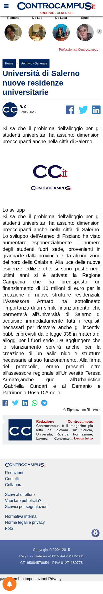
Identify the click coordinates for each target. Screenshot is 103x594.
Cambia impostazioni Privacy (36, 579)
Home (9, 63)
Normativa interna (20, 516)
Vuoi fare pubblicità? (23, 501)
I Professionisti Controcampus (78, 49)
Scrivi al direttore (20, 495)
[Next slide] (99, 31)
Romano (13, 18)
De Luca (61, 18)
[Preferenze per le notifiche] (9, 584)
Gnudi (85, 18)
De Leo (37, 18)
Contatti (12, 479)
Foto (9, 529)
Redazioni (14, 473)
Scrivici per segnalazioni (26, 507)
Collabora (13, 485)
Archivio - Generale (57, 13)
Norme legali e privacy (25, 523)
